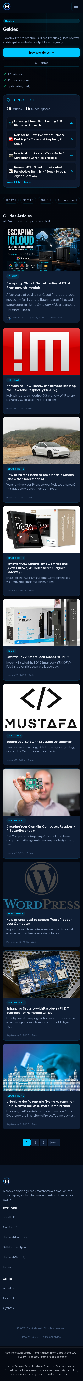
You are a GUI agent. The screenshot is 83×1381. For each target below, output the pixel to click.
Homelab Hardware (15, 1237)
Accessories (67, 200)
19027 (11, 200)
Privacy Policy (30, 1337)
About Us (9, 1288)
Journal (7, 1267)
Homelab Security (14, 1257)
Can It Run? (10, 1227)
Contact (8, 1298)
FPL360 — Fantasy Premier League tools (41, 1356)
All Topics (41, 62)
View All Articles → (18, 182)
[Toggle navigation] (75, 6)
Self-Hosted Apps (14, 1247)
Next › (54, 1142)
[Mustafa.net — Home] (7, 6)
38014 (28, 200)
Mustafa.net (34, 1328)
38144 (46, 200)
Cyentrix (8, 1308)
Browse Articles (39, 52)
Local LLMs (10, 1217)
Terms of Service (51, 1337)
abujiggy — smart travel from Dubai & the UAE (48, 1352)
